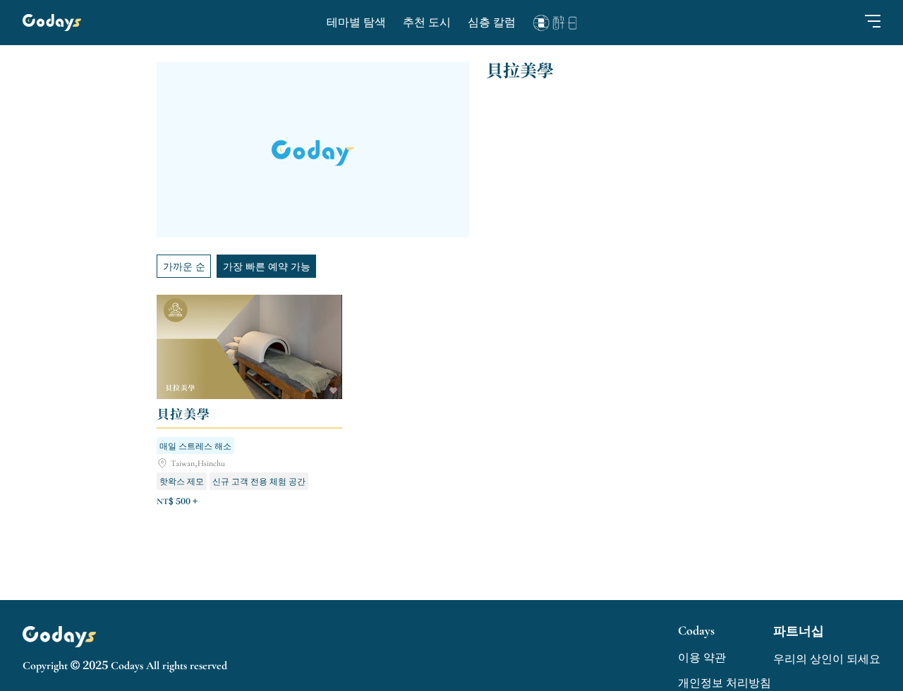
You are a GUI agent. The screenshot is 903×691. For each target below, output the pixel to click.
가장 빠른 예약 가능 (266, 266)
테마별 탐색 (356, 23)
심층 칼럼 (492, 23)
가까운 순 (184, 266)
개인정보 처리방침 (724, 683)
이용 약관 (702, 658)
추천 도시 (427, 23)
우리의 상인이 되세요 (826, 659)
